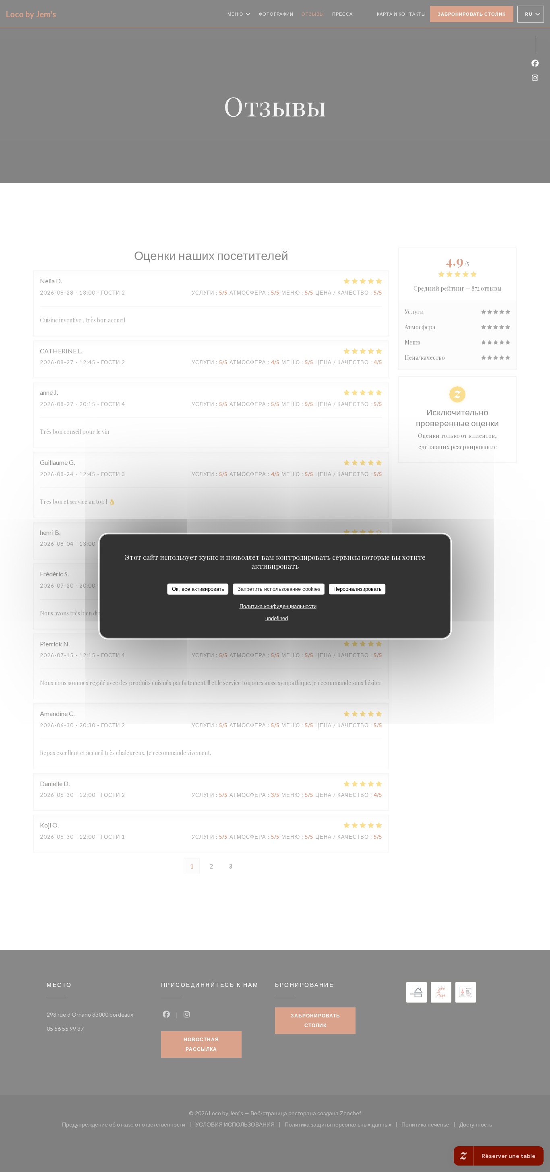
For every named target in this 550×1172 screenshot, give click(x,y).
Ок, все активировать (198, 589)
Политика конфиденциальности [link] (278, 606)
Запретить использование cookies (279, 589)
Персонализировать (357, 589)
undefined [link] (276, 618)
